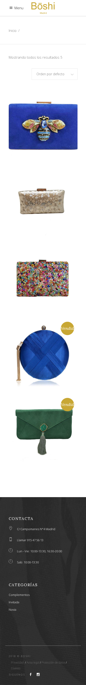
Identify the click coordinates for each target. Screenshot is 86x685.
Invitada (14, 602)
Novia (12, 609)
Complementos (19, 595)
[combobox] (55, 74)
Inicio (13, 30)
